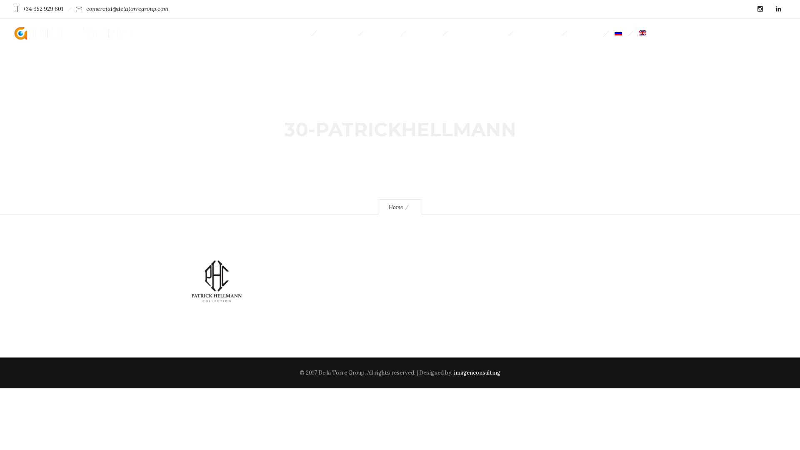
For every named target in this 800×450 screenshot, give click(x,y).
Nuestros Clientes (477, 33)
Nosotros (382, 33)
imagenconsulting (477, 372)
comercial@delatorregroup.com (127, 8)
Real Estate (337, 33)
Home (396, 207)
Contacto (585, 33)
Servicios (424, 33)
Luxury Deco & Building (275, 33)
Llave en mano (537, 33)
